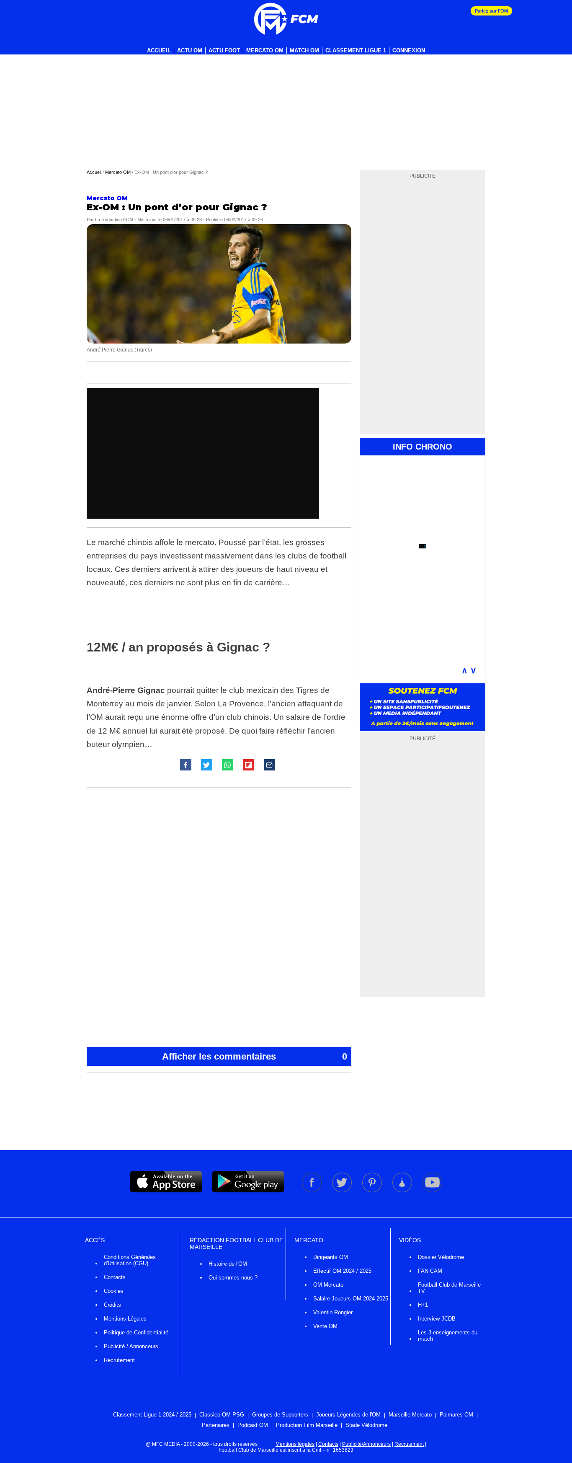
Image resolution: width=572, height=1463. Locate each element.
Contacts (115, 1277)
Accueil (159, 50)
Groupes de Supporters (280, 1414)
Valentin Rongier (333, 1312)
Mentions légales (295, 1444)
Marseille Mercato (410, 1414)
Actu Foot (224, 50)
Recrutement (119, 1360)
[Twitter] (342, 1191)
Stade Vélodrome (366, 1425)
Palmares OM (456, 1414)
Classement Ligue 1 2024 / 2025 (152, 1414)
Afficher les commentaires (254, 1056)
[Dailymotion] (402, 1191)
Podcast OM (252, 1425)
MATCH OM (304, 50)
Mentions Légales (125, 1319)
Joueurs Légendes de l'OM (348, 1414)
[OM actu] (286, 19)
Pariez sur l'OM (491, 10)
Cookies (114, 1291)
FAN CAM (430, 1271)
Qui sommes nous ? (233, 1277)
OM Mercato (328, 1285)
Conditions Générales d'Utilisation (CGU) (130, 1260)
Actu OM (189, 50)
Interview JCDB (437, 1319)
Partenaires (215, 1425)
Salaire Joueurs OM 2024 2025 (350, 1298)
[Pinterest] (372, 1191)
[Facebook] (312, 1191)
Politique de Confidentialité (136, 1332)
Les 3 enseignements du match (447, 1335)
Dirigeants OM (330, 1257)
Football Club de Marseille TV (449, 1288)
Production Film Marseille (307, 1425)
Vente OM (325, 1326)
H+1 (423, 1305)
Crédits (112, 1305)
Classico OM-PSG (221, 1414)
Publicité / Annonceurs (131, 1346)
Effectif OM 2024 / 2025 (342, 1271)
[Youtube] (432, 1191)
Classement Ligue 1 (355, 50)
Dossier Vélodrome (441, 1257)
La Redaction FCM (114, 219)
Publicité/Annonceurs (366, 1444)
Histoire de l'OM (228, 1264)
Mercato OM (264, 50)
